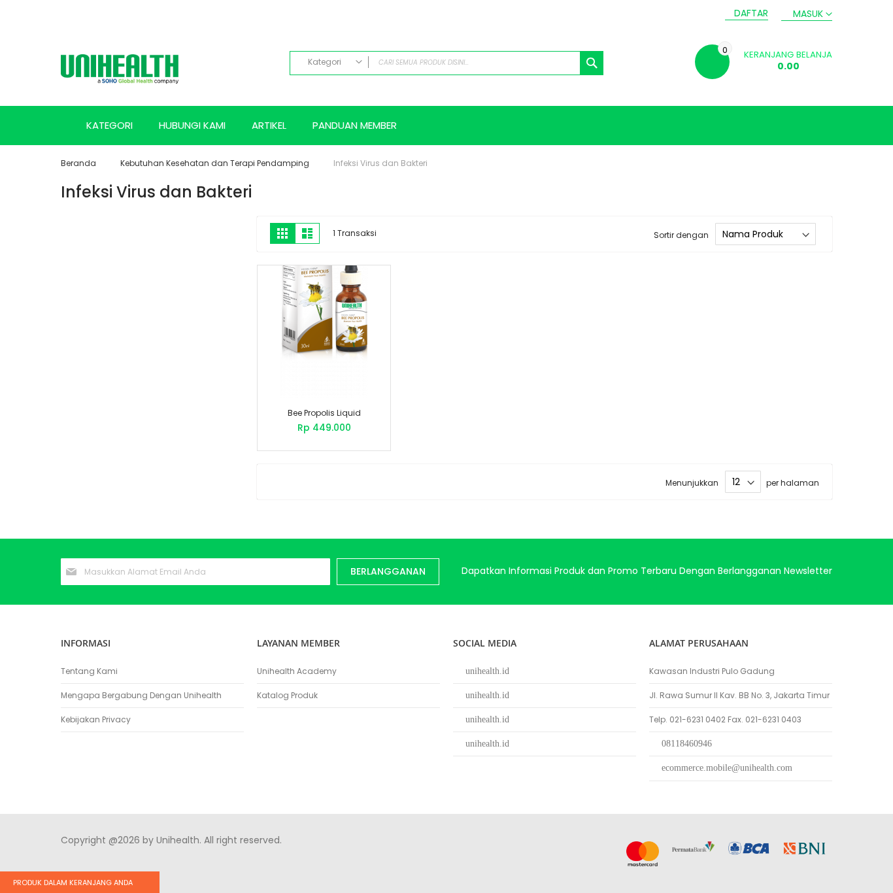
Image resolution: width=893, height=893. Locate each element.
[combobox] (446, 63)
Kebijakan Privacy (96, 720)
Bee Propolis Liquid (324, 412)
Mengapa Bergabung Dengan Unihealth (141, 695)
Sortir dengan (681, 234)
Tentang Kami (89, 671)
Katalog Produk (287, 695)
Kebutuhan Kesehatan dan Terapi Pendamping (215, 163)
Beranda (79, 163)
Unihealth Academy (297, 671)
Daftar (751, 13)
